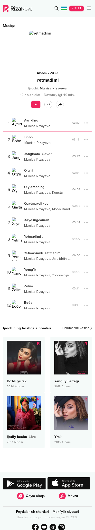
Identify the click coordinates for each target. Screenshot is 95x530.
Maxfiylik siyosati (66, 512)
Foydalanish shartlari (32, 512)
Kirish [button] (76, 8)
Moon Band (61, 209)
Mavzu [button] (73, 496)
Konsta (57, 193)
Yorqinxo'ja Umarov (67, 275)
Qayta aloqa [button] (35, 496)
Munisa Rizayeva (53, 88)
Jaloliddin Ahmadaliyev (70, 259)
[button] (57, 8)
